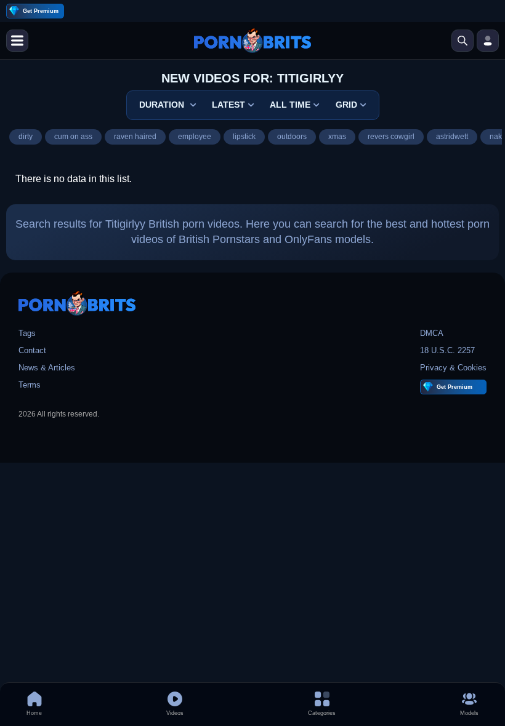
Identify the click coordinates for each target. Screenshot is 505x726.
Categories (322, 713)
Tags (27, 333)
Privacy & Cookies (453, 367)
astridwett (452, 136)
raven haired (135, 136)
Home (34, 713)
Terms (29, 384)
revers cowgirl (391, 136)
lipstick (244, 136)
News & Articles (46, 367)
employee (194, 136)
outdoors (292, 136)
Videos (175, 713)
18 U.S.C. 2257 (447, 350)
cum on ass (73, 136)
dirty (25, 136)
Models (469, 713)
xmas (337, 136)
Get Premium (41, 11)
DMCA (431, 333)
